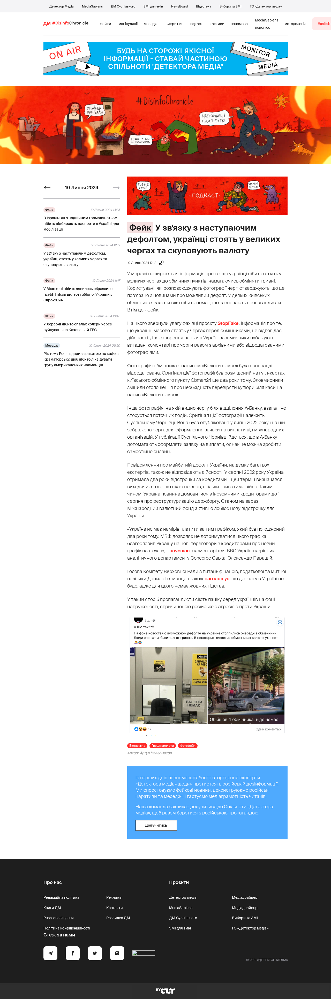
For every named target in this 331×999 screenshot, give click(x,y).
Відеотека (203, 6)
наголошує (217, 579)
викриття (174, 23)
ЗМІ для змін (153, 6)
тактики (217, 23)
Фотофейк (187, 746)
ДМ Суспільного (123, 6)
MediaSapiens (92, 6)
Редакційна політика (61, 897)
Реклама (114, 897)
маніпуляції (128, 23)
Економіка (137, 746)
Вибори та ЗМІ (231, 6)
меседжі (151, 23)
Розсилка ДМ (118, 918)
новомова (239, 23)
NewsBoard (179, 6)
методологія (295, 23)
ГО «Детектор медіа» (266, 6)
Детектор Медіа (61, 6)
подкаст (196, 23)
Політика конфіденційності (66, 928)
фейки (105, 23)
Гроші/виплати (163, 746)
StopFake (228, 323)
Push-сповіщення (58, 918)
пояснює (179, 551)
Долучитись (156, 825)
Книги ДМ (52, 907)
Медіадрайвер (245, 897)
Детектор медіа (183, 897)
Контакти (114, 907)
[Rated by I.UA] (143, 954)
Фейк (140, 227)
